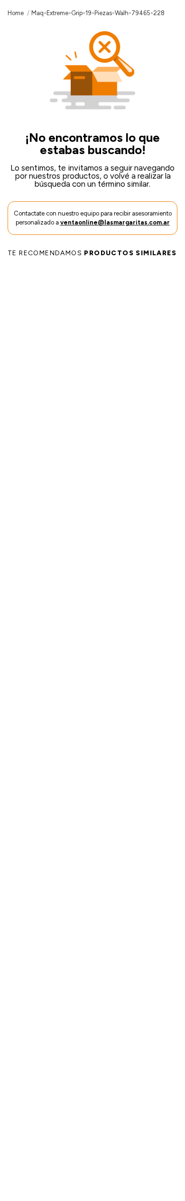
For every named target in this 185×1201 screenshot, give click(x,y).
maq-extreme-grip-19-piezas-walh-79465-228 (98, 13)
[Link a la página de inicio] (16, 13)
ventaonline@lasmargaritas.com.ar (115, 222)
